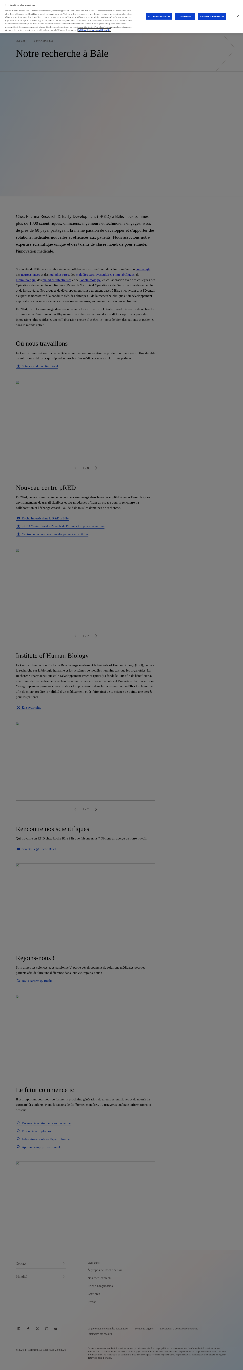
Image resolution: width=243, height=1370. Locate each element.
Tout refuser (185, 16)
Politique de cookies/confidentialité (94, 30)
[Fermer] (237, 16)
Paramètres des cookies (159, 16)
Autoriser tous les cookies (212, 16)
